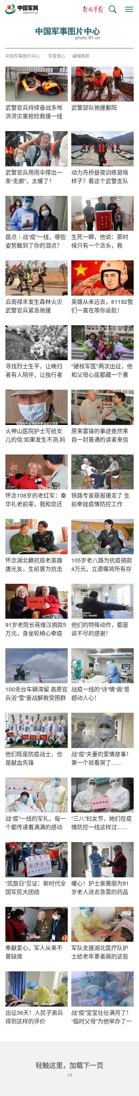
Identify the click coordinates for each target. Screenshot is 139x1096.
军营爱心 (56, 56)
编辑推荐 (80, 56)
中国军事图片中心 (22, 56)
